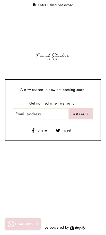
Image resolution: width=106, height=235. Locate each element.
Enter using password (55, 4)
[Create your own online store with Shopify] (77, 227)
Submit (81, 114)
